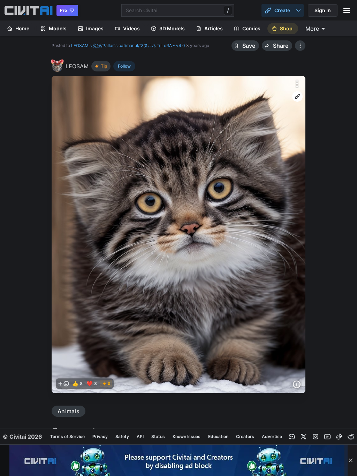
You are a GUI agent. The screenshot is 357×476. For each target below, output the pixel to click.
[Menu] (346, 10)
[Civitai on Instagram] (315, 437)
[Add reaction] (63, 383)
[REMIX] (297, 96)
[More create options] (298, 10)
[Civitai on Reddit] (351, 437)
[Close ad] (350, 460)
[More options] (297, 84)
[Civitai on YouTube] (327, 437)
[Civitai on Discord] (292, 437)
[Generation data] (297, 384)
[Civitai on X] (304, 437)
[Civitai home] (28, 10)
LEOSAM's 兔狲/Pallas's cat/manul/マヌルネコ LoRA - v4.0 (128, 45)
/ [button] (228, 10)
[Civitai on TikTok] (339, 437)
